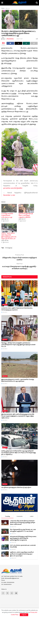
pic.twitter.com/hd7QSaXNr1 (12, 188)
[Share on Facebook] (10, 43)
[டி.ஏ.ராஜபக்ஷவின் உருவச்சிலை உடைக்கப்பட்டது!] (9, 208)
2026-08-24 (4, 312)
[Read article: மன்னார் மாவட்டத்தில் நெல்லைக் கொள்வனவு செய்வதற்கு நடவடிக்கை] (19, 293)
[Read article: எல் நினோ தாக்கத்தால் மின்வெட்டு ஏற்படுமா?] (19, 473)
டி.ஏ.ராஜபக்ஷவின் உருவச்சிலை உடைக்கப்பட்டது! (7, 215)
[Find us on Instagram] (12, 593)
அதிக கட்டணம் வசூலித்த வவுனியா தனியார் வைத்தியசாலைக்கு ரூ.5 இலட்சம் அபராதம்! (22, 554)
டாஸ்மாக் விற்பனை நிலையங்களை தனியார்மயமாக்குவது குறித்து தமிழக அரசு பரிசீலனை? (22, 522)
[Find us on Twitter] (7, 593)
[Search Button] (37, 2)
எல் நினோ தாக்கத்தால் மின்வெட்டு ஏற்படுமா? (16, 488)
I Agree (24, 614)
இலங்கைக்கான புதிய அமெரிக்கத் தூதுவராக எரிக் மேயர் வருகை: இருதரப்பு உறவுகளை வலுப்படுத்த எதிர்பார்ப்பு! (17, 416)
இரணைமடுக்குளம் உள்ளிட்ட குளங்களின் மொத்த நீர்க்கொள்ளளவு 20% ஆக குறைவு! (17, 380)
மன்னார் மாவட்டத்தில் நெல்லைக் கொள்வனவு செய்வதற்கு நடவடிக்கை (16, 309)
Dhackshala (10, 38)
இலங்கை (8, 8)
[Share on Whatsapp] (26, 43)
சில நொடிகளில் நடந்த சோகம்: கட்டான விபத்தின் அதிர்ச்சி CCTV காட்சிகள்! (23, 530)
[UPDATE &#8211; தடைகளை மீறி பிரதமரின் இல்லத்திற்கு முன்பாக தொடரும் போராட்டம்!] (9, 227)
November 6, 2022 (9, 195)
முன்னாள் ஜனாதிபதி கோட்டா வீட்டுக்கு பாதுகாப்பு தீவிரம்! (26, 215)
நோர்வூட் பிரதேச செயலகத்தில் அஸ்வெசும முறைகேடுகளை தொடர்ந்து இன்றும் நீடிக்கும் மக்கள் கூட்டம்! (18, 344)
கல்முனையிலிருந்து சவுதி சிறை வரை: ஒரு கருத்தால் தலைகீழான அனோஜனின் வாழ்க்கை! (23, 538)
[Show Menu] (2, 2)
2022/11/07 (19, 38)
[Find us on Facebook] (3, 593)
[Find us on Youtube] (16, 593)
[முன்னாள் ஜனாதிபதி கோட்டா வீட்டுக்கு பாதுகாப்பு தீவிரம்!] (26, 208)
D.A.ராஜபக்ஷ (9, 247)
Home (2, 8)
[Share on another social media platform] (34, 43)
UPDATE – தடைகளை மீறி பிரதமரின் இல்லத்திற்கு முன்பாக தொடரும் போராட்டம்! (8, 236)
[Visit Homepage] (19, 3)
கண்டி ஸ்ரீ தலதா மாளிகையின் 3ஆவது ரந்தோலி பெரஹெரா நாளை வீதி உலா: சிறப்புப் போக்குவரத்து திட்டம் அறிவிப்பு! (18, 452)
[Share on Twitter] (18, 43)
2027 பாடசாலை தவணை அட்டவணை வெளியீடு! (23, 546)
